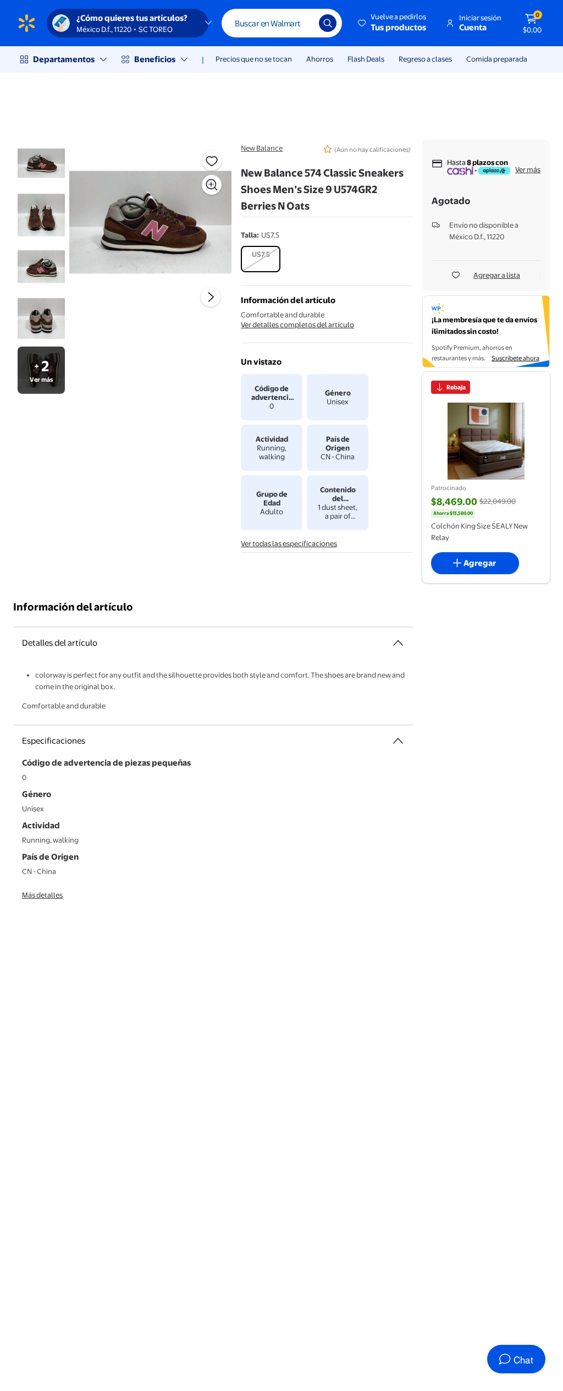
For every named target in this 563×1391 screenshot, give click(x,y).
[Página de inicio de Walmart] (26, 23)
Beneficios (154, 59)
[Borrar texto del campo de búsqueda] (302, 23)
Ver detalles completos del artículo (297, 324)
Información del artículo (73, 607)
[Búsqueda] (327, 23)
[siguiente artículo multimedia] (210, 297)
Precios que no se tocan (254, 58)
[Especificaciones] (398, 741)
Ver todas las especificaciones (289, 543)
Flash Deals (365, 58)
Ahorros (319, 58)
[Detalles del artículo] (398, 643)
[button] (393, 23)
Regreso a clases (425, 58)
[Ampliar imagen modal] (212, 185)
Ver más (527, 169)
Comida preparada (496, 58)
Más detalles (42, 894)
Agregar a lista (496, 275)
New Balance (262, 148)
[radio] (260, 259)
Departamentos (64, 59)
